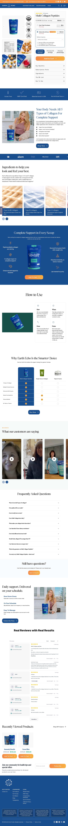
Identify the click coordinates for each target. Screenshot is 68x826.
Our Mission (15, 795)
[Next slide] (7, 218)
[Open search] (59, 5)
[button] (42, 13)
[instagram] (56, 1)
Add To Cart (33, 277)
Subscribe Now (9, 621)
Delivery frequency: (41, 37)
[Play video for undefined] (12, 459)
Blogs (14, 798)
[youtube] (64, 1)
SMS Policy (25, 793)
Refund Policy (26, 791)
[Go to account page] (61, 5)
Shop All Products (58, 727)
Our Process (15, 793)
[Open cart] (64, 5)
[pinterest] (60, 1)
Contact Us (4, 791)
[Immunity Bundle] (9, 740)
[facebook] (58, 1)
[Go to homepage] (8, 5)
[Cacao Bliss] (25, 740)
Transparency (16, 800)
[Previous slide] (3, 218)
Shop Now (41, 146)
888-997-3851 (20, 1)
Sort (47, 641)
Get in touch (34, 573)
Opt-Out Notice (26, 799)
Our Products (16, 791)
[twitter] (62, 1)
